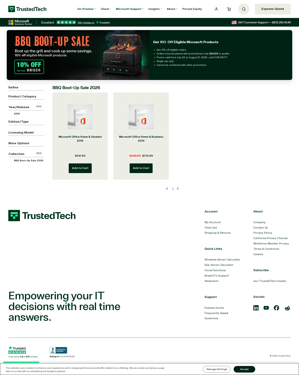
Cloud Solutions (215, 270)
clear (38, 106)
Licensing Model (21, 132)
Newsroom (211, 281)
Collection (16, 154)
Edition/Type (18, 122)
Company (259, 222)
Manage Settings (217, 369)
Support (211, 296)
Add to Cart (80, 168)
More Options (18, 143)
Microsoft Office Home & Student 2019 (80, 139)
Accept (244, 369)
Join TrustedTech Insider (269, 281)
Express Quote (272, 9)
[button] (229, 9)
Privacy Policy (262, 233)
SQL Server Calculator (219, 265)
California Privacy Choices (270, 238)
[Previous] (167, 189)
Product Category (22, 96)
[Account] (216, 9)
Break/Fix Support (217, 275)
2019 (16, 113)
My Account (213, 222)
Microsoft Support (128, 9)
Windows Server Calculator (222, 259)
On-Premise (85, 9)
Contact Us (260, 227)
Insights (154, 9)
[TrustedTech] (27, 9)
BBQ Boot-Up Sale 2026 (28, 160)
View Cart (211, 227)
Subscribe (261, 270)
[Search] (243, 9)
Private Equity (192, 9)
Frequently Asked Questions (216, 315)
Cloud (105, 9)
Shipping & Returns (218, 233)
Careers (258, 254)
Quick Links (213, 248)
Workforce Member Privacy (271, 243)
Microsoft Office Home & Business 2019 (141, 139)
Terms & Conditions (266, 249)
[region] (149, 369)
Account (211, 211)
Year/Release (18, 107)
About (171, 9)
